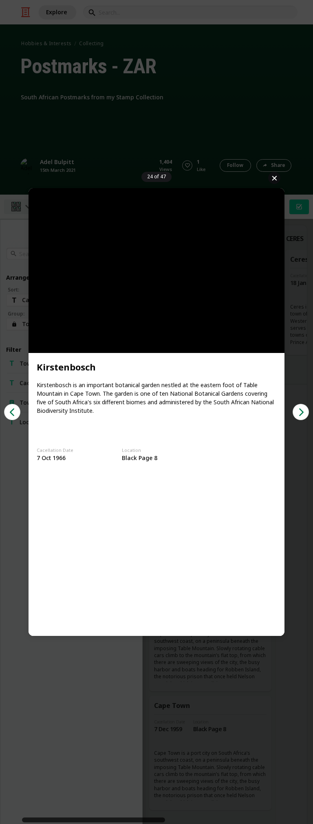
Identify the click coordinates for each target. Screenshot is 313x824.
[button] (12, 412)
